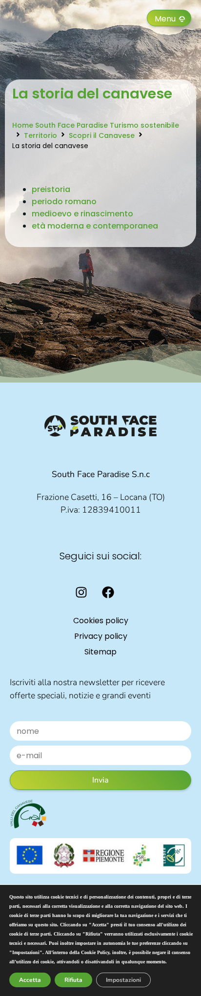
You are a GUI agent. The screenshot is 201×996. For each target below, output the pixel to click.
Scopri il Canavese (102, 135)
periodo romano (64, 201)
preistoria (51, 189)
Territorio (40, 135)
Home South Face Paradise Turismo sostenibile (95, 125)
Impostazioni (123, 980)
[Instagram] (81, 592)
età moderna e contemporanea (95, 225)
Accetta (30, 980)
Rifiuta (73, 980)
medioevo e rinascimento (82, 213)
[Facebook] (108, 592)
